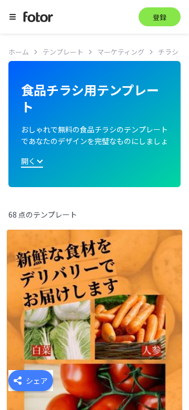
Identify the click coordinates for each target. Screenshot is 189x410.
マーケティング (120, 52)
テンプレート (63, 52)
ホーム (18, 52)
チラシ (168, 52)
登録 (159, 17)
